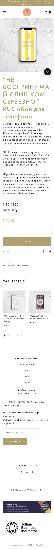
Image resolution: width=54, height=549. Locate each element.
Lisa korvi (27, 241)
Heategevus (9, 265)
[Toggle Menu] (4, 12)
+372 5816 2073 (27, 393)
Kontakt (27, 382)
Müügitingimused (27, 364)
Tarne (27, 370)
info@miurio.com (26, 389)
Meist (27, 376)
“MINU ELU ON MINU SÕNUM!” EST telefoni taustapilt (14, 319)
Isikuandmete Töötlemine (27, 358)
